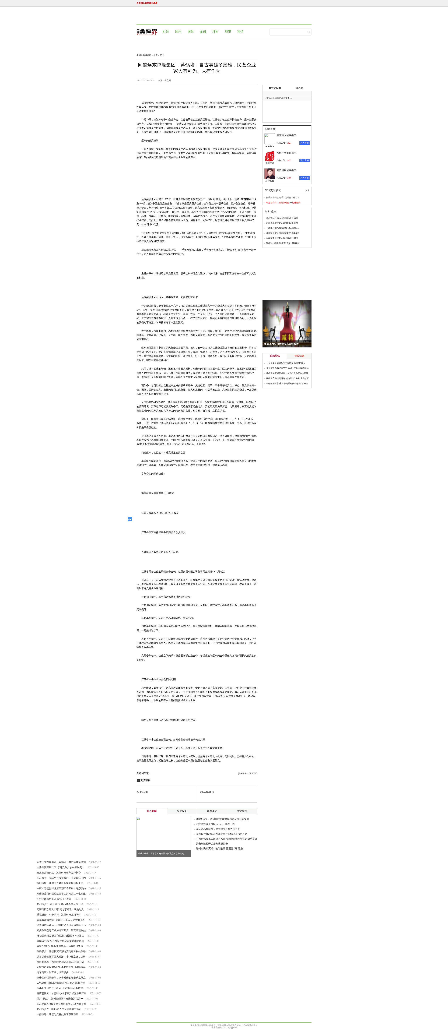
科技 (240, 31)
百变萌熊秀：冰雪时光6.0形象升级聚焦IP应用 (61, 993)
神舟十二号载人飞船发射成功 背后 (282, 218)
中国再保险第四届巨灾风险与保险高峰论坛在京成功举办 (226, 838)
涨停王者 (269, 163)
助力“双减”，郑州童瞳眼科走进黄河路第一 (60, 998)
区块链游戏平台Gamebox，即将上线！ (216, 824)
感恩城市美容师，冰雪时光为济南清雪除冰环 (61, 925)
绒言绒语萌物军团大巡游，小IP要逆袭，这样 (61, 956)
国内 (178, 31)
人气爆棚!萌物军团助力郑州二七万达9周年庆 (61, 983)
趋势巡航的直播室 (286, 170)
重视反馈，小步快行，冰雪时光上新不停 (59, 914)
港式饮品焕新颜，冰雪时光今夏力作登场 (218, 829)
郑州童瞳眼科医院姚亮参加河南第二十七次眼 (61, 893)
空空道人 (269, 146)
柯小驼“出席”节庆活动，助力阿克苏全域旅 (60, 988)
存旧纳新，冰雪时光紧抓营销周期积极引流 (60, 883)
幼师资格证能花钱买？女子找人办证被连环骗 (287, 373)
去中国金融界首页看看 (147, 3)
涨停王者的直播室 (286, 152)
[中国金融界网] (147, 32)
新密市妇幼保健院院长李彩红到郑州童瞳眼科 (61, 967)
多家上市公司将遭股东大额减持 (281, 344)
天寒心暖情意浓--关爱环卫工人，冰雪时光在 (61, 920)
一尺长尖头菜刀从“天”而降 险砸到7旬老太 (285, 363)
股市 (228, 31)
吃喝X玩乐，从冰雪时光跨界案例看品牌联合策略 (161, 853)
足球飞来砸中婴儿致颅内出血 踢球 (282, 223)
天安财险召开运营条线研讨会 (212, 843)
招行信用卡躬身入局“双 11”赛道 (54, 899)
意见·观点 (270, 211)
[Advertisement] (221, 16)
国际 (191, 31)
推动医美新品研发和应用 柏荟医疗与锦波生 (60, 935)
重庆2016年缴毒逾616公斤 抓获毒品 (282, 243)
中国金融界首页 (143, 55)
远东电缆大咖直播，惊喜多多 (53, 972)
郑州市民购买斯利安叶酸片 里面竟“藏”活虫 (219, 848)
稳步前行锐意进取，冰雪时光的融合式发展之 (61, 977)
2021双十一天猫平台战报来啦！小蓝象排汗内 (61, 878)
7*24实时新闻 (272, 190)
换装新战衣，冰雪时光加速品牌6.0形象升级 (60, 962)
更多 (288, 98)
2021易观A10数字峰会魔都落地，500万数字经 (61, 1004)
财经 (166, 31)
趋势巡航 (269, 180)
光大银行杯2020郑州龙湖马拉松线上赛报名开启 (221, 834)
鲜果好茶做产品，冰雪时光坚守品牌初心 (59, 872)
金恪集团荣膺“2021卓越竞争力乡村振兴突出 (60, 867)
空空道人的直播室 (286, 135)
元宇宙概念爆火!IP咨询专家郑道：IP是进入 (60, 909)
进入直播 (304, 143)
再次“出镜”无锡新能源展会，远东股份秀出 (60, 946)
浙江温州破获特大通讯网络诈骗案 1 (282, 233)
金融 (203, 31)
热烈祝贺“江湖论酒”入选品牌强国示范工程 (60, 904)
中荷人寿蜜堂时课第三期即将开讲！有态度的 (61, 888)
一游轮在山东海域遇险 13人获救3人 (282, 228)
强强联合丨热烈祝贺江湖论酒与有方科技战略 (61, 951)
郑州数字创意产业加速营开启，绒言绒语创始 (61, 930)
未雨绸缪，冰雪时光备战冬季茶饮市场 (57, 1014)
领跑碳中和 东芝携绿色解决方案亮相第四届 (60, 941)
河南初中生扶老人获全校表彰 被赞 (282, 238)
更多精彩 (145, 780)
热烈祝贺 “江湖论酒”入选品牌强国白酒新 (59, 1009)
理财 (215, 31)
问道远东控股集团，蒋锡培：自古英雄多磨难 (61, 862)
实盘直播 (270, 129)
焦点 (155, 55)
